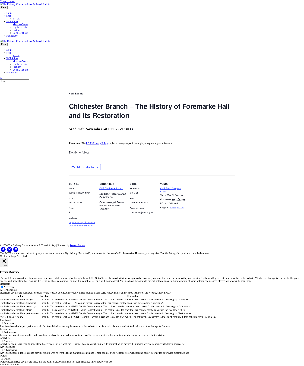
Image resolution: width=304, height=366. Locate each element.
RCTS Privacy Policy (97, 143)
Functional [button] (5, 320)
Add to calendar (85, 167)
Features (17, 30)
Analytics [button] (5, 338)
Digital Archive (20, 27)
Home (9, 13)
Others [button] (3, 355)
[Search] (1, 78)
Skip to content (7, 1)
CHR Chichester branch (111, 188)
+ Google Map (177, 207)
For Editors (12, 35)
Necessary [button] (5, 283)
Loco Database (20, 32)
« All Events (76, 93)
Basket (16, 18)
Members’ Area (20, 24)
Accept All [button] (22, 256)
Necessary (9, 287)
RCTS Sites (12, 21)
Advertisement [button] (7, 346)
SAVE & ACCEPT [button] (9, 364)
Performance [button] (6, 329)
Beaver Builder (77, 245)
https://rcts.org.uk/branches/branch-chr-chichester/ (82, 224)
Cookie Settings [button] (8, 256)
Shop (9, 15)
